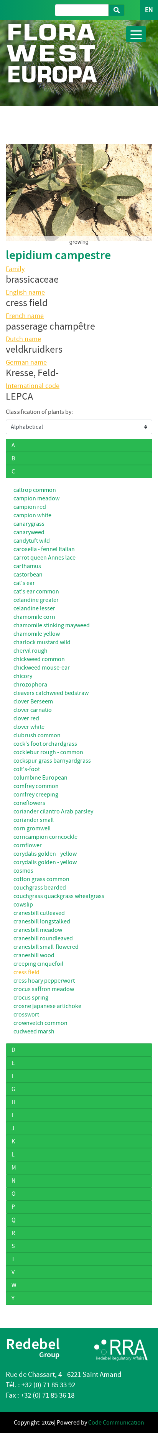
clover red (26, 718)
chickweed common (39, 659)
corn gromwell (32, 828)
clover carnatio (32, 710)
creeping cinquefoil (38, 964)
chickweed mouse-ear (41, 668)
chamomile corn (34, 617)
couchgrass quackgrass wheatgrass (58, 896)
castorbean (28, 574)
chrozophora (30, 684)
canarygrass (28, 524)
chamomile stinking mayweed (51, 625)
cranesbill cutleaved (39, 913)
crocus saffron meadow (43, 989)
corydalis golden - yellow (45, 854)
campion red (29, 507)
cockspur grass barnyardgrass (52, 761)
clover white (28, 727)
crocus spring (30, 997)
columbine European (40, 777)
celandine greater (36, 600)
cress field (26, 972)
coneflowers (29, 803)
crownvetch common (40, 1023)
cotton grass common (41, 879)
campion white (32, 515)
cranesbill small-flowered (46, 947)
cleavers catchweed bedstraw (51, 693)
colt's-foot (26, 769)
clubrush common (37, 735)
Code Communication (116, 1422)
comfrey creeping (35, 794)
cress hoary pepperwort (44, 981)
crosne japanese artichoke (47, 1006)
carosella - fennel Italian (44, 549)
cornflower (27, 845)
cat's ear (24, 583)
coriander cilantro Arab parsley (53, 811)
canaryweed (28, 532)
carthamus (27, 566)
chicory (22, 676)
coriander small (33, 820)
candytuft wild (31, 541)
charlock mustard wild (42, 642)
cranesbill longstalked (41, 921)
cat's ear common (36, 591)
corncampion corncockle (45, 837)
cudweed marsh (33, 1031)
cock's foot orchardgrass (45, 744)
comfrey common (36, 786)
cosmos (23, 871)
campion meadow (36, 498)
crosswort (26, 1014)
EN (149, 9)
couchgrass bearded (39, 887)
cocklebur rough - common (48, 752)
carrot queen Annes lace (44, 558)
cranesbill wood (33, 955)
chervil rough (30, 651)
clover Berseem (33, 701)
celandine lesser (34, 608)
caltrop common (34, 490)
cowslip (23, 904)
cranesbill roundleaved (43, 938)
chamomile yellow (36, 634)
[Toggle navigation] (136, 34)
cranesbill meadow (37, 930)
